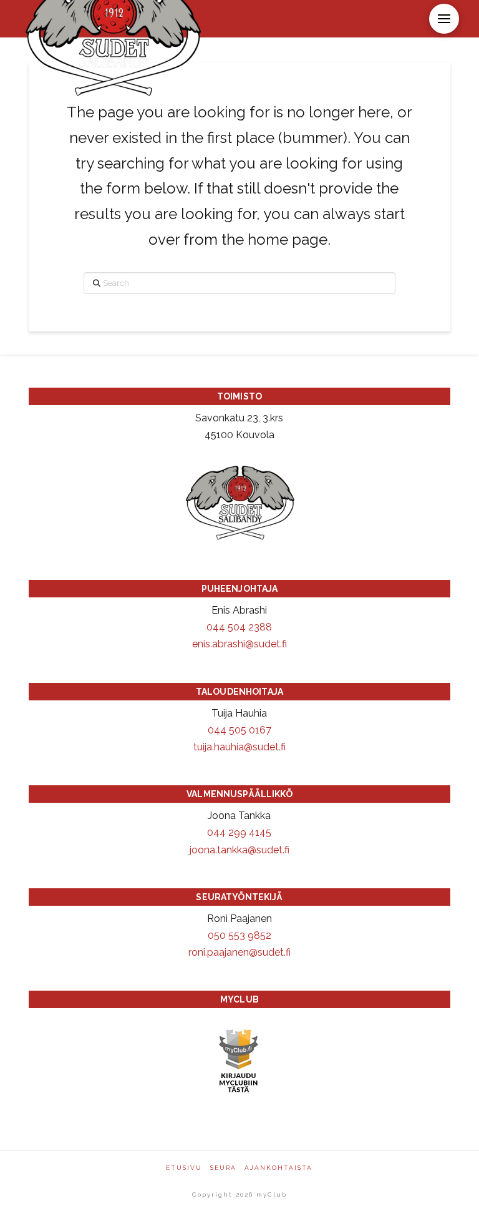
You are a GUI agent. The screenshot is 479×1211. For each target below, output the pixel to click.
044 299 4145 (239, 832)
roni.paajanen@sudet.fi (239, 952)
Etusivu (184, 1167)
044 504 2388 (239, 627)
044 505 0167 (239, 730)
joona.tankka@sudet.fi (239, 850)
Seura (223, 1167)
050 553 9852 (239, 935)
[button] (444, 19)
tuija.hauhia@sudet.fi (239, 747)
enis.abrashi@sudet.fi (239, 644)
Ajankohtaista (278, 1167)
